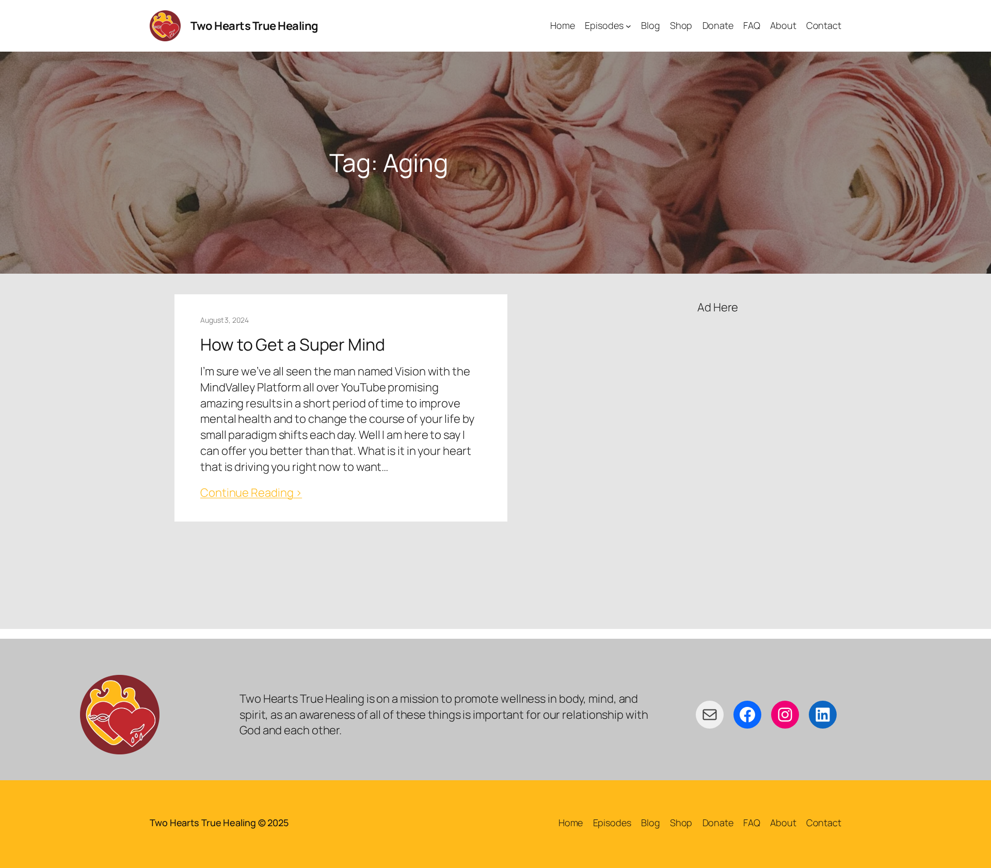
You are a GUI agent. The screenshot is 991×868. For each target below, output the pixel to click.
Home (570, 822)
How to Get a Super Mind (292, 344)
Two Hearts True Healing (254, 26)
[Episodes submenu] (628, 26)
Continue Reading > (251, 492)
